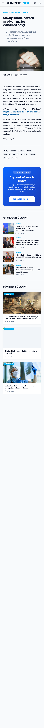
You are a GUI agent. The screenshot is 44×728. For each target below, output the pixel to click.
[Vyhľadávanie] (35, 3)
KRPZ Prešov (15, 12)
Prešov (26, 12)
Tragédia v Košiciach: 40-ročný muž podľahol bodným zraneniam (22, 113)
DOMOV (5, 12)
